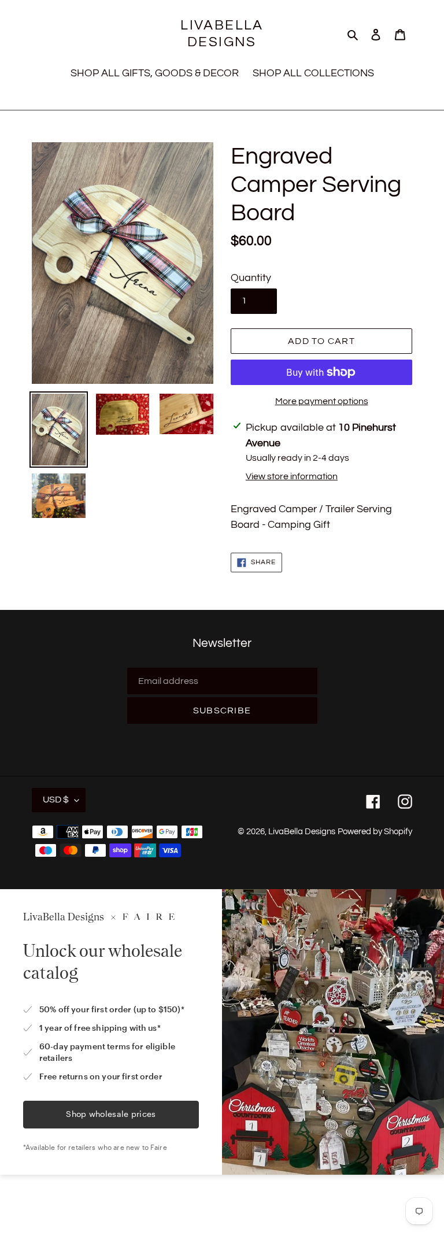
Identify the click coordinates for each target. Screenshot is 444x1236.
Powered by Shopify (375, 831)
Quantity (251, 277)
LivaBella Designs (222, 33)
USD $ (56, 799)
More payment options (321, 401)
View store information (292, 476)
